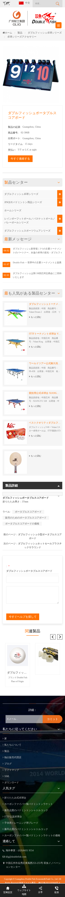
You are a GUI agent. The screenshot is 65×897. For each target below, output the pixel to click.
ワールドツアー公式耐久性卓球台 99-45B (45, 363)
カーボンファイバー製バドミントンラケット (28, 804)
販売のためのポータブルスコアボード (25, 517)
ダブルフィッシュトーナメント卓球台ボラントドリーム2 (45, 304)
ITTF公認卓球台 (13, 816)
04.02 (6, 250)
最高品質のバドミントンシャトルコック (26, 810)
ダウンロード (11, 782)
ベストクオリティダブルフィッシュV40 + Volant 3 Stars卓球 (45, 422)
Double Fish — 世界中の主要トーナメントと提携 (37, 262)
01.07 (6, 264)
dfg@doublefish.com (16, 856)
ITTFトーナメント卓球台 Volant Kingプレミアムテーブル (45, 333)
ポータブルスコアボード (28, 511)
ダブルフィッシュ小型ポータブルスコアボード (40, 536)
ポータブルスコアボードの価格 (22, 523)
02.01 (6, 275)
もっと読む (36, 317)
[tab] (32, 494)
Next (59, 636)
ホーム (8, 32)
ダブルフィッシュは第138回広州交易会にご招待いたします (37, 275)
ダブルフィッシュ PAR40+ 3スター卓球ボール (17, 672)
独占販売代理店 (12, 757)
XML (7, 776)
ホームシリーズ (12, 210)
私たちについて (12, 745)
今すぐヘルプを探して (23, 616)
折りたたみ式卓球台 (15, 797)
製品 (6, 751)
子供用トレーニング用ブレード (21, 823)
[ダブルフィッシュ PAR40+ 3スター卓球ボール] (17, 655)
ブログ (8, 763)
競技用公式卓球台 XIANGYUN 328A (45, 393)
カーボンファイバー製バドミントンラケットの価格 (32, 835)
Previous (52, 636)
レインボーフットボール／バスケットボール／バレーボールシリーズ (29, 220)
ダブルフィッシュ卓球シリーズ (21, 194)
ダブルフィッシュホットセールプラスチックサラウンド (40, 545)
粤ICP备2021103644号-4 (49, 883)
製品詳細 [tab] (11, 485)
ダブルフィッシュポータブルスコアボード (29, 571)
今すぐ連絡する (20, 158)
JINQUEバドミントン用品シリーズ (23, 202)
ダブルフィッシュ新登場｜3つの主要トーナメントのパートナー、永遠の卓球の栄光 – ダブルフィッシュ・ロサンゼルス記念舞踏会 (37, 251)
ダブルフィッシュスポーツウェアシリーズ (27, 230)
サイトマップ (11, 770)
